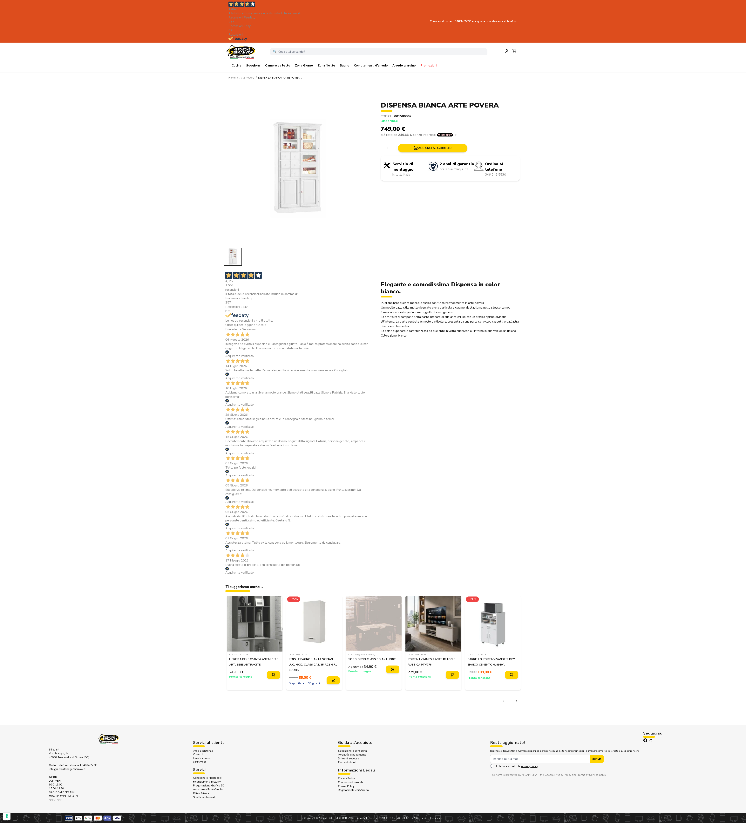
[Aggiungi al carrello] (273, 675)
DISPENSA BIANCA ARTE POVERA (280, 78)
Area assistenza (203, 751)
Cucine (236, 65)
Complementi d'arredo (371, 65)
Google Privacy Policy (558, 775)
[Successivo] (515, 701)
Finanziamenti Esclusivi (207, 782)
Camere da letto (277, 65)
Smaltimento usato (204, 797)
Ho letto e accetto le (516, 766)
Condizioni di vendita (350, 782)
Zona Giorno (304, 65)
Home (232, 78)
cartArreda (200, 762)
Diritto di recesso (348, 758)
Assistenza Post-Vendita (208, 789)
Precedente (233, 329)
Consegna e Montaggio (207, 778)
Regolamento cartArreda (353, 790)
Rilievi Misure (201, 793)
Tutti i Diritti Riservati (367, 818)
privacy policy (529, 766)
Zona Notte (326, 65)
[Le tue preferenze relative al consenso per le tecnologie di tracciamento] (6, 816)
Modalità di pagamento (352, 755)
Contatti (198, 754)
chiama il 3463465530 (83, 765)
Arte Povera (247, 78)
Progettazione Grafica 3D (208, 785)
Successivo (249, 329)
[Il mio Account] (506, 51)
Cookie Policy (346, 786)
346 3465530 (463, 21)
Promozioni (428, 65)
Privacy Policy (346, 778)
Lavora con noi (202, 758)
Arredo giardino (404, 65)
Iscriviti (597, 759)
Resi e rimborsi (347, 762)
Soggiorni (253, 65)
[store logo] (240, 52)
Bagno (344, 65)
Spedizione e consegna (352, 751)
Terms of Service (587, 775)
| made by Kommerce (430, 818)
